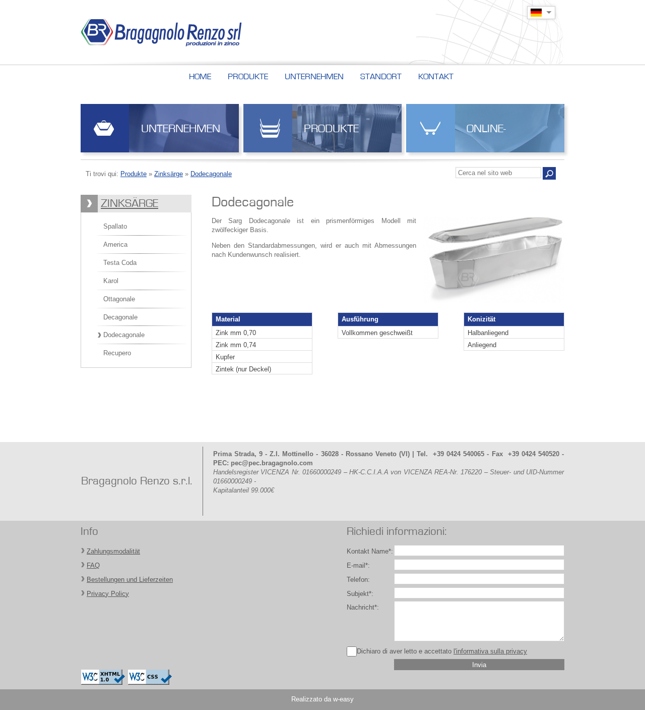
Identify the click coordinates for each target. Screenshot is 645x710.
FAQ (93, 565)
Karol (110, 281)
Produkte (331, 129)
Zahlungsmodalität (113, 551)
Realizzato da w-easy (322, 699)
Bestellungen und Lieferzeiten (130, 579)
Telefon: (358, 579)
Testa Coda (120, 262)
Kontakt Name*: (370, 551)
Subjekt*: (360, 593)
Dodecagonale (211, 174)
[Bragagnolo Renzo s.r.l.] (183, 32)
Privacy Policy (108, 593)
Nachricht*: (363, 607)
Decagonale (120, 317)
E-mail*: (358, 565)
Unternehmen (180, 129)
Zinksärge (168, 174)
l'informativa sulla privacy (490, 651)
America (115, 244)
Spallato (115, 226)
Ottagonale (119, 299)
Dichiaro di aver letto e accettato (442, 651)
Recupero (117, 353)
